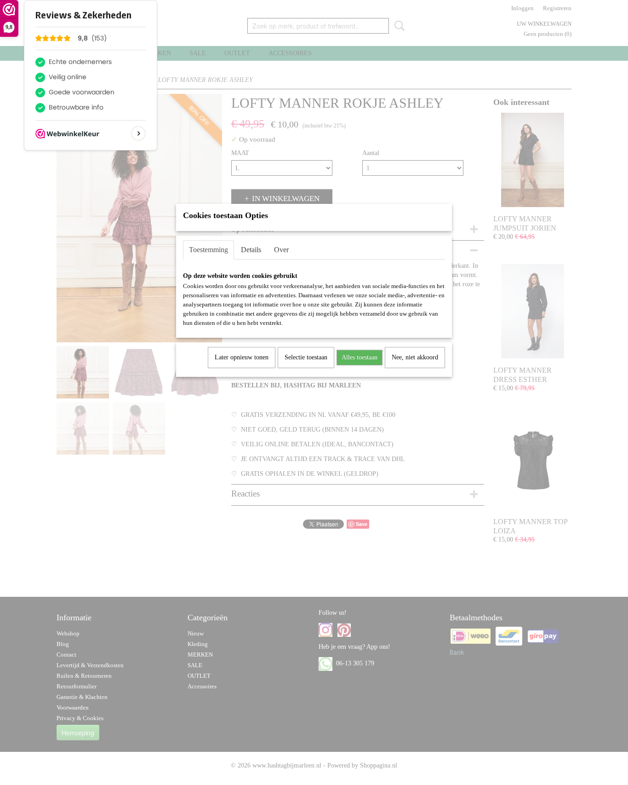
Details (251, 250)
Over (281, 250)
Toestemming (208, 250)
